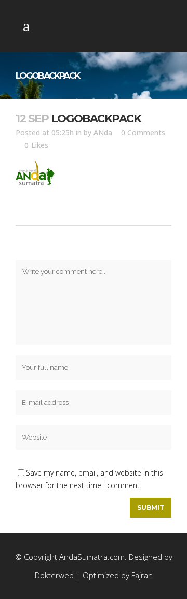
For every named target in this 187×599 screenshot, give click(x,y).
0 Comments (143, 133)
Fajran (142, 575)
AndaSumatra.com (92, 557)
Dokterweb (55, 575)
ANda (103, 133)
